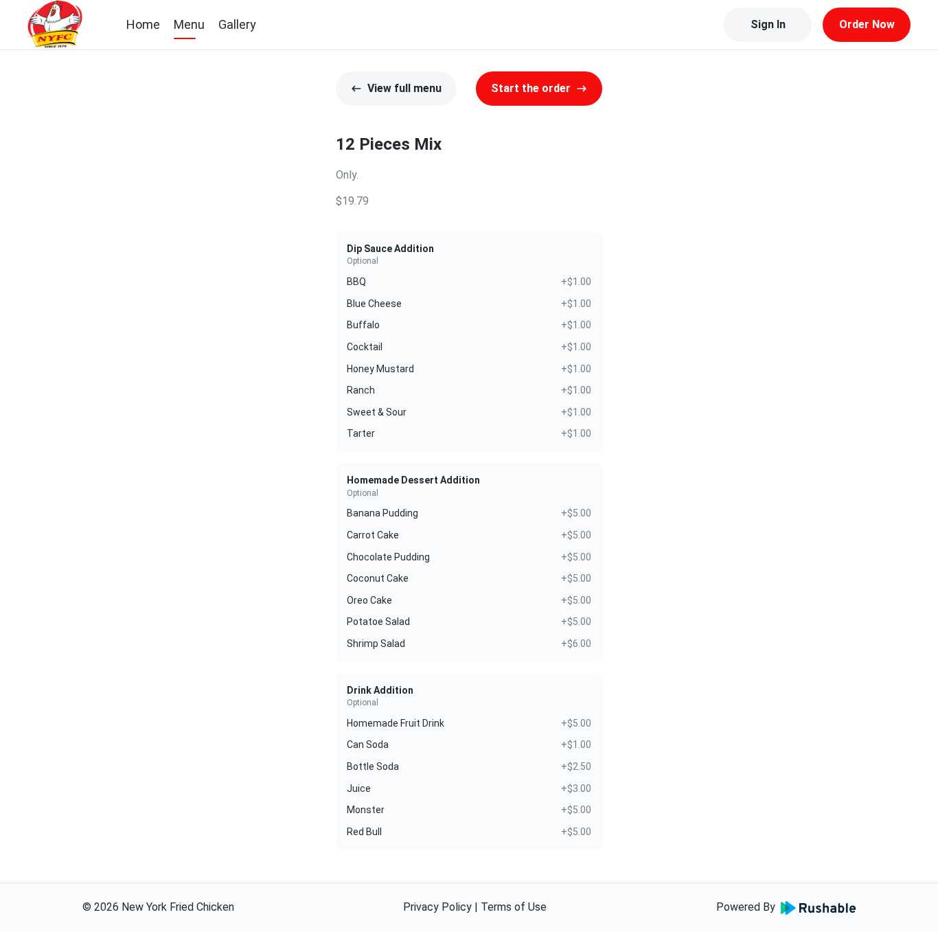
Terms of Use (514, 906)
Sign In (768, 24)
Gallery (237, 24)
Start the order (531, 88)
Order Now (867, 24)
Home (143, 24)
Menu (189, 24)
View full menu (404, 88)
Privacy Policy (437, 906)
